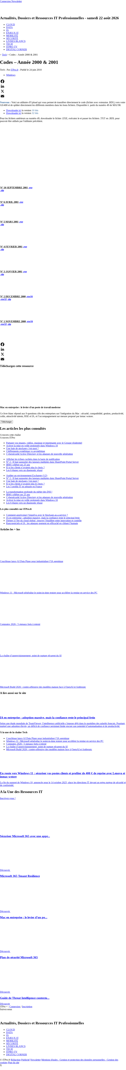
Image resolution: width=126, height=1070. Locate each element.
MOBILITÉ (12, 35)
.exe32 (3, 299)
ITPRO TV (11, 46)
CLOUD (10, 24)
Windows (10, 75)
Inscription (27, 1006)
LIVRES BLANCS (16, 41)
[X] (63, 91)
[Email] (63, 96)
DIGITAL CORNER (16, 49)
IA (7, 30)
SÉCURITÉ (12, 38)
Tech (4, 54)
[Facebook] (63, 81)
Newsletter (35, 1059)
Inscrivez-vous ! (8, 798)
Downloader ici (13, 110)
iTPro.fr (14, 69)
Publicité (25, 1059)
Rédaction (16, 1059)
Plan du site (13, 1062)
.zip (2, 190)
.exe (30, 187)
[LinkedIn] (63, 86)
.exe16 (29, 296)
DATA (9, 27)
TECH (9, 44)
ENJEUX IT (12, 33)
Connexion (15, 1006)
